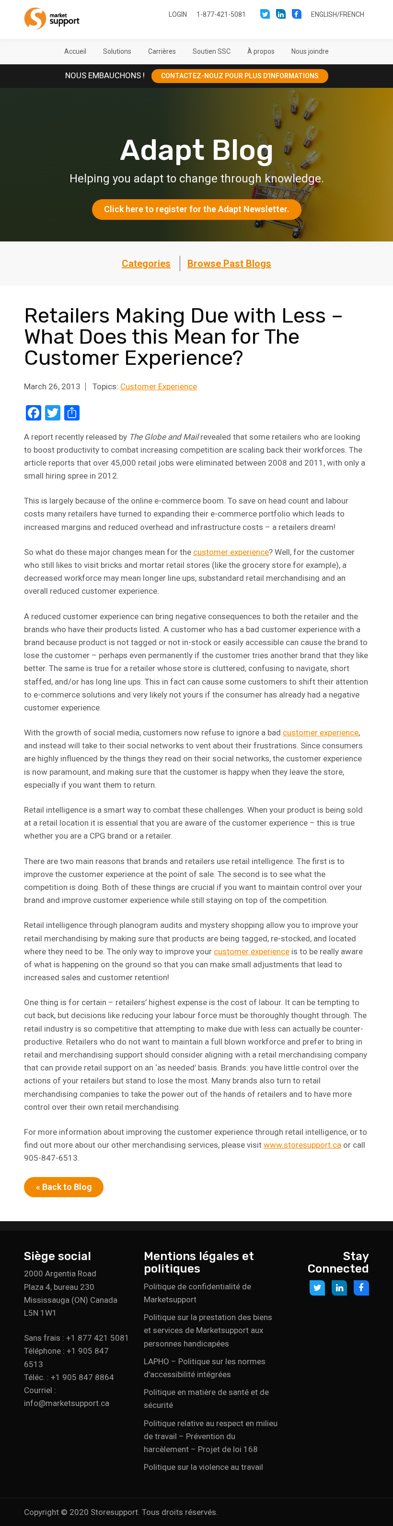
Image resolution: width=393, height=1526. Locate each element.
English (324, 14)
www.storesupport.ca (302, 1145)
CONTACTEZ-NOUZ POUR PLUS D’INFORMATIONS (240, 76)
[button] (117, 51)
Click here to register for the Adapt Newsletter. (196, 209)
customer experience (231, 552)
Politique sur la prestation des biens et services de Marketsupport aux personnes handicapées (208, 1330)
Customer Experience (158, 386)
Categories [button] (146, 263)
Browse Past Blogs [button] (229, 263)
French (352, 14)
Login (178, 14)
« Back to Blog (64, 1187)
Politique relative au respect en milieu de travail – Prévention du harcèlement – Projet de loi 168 (210, 1436)
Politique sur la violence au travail (203, 1467)
